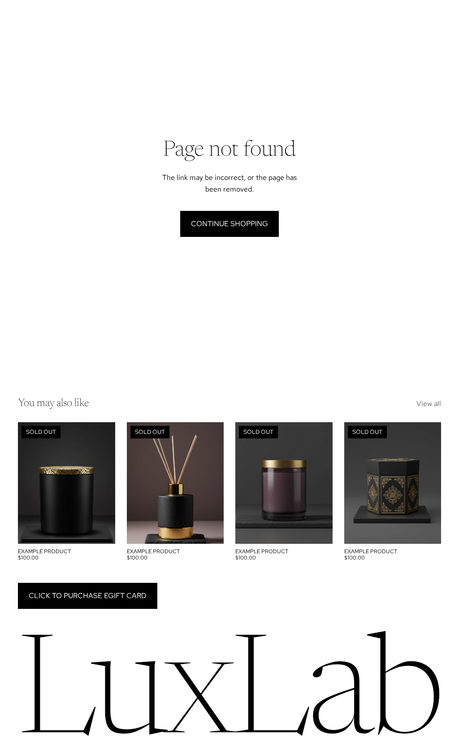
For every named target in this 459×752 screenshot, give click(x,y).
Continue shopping (229, 223)
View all (428, 403)
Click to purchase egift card (88, 595)
